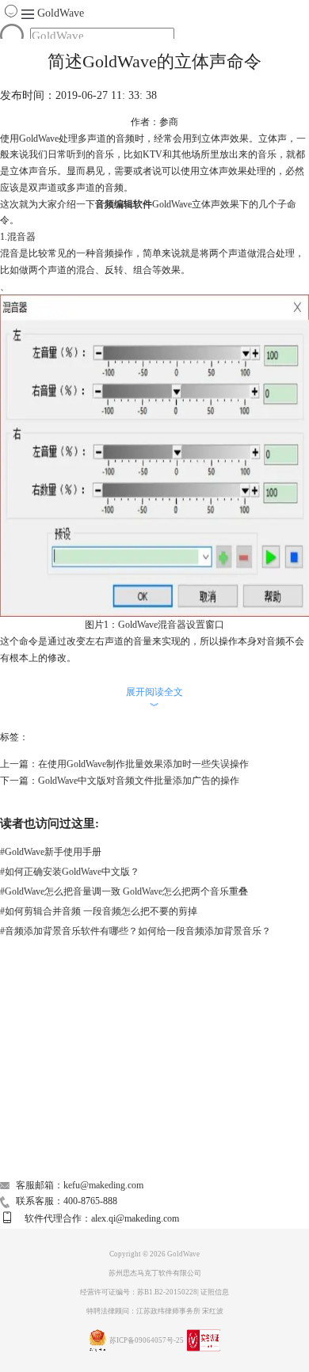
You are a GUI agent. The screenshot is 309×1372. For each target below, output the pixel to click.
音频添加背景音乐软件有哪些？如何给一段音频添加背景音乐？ (135, 931)
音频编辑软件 (123, 204)
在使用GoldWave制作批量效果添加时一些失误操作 (143, 764)
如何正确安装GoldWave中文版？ (69, 871)
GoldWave (60, 13)
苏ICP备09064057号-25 (146, 1340)
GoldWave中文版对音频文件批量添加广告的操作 (138, 780)
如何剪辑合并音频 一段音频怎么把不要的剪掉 (98, 911)
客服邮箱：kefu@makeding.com (79, 1185)
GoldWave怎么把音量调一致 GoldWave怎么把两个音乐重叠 (124, 891)
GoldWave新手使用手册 (50, 851)
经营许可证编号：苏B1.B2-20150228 (138, 1292)
